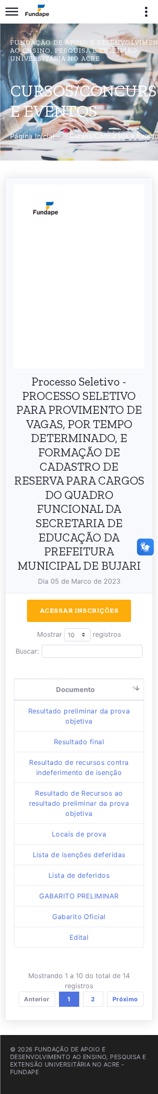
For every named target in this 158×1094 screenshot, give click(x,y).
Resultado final (79, 741)
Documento (75, 689)
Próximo (125, 999)
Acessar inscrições (79, 610)
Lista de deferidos (79, 875)
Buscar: (27, 651)
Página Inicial (32, 136)
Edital (79, 937)
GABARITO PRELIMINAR (78, 896)
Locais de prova (79, 834)
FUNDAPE (24, 1071)
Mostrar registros (79, 634)
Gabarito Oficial (79, 916)
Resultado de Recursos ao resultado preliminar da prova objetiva (79, 803)
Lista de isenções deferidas (79, 854)
